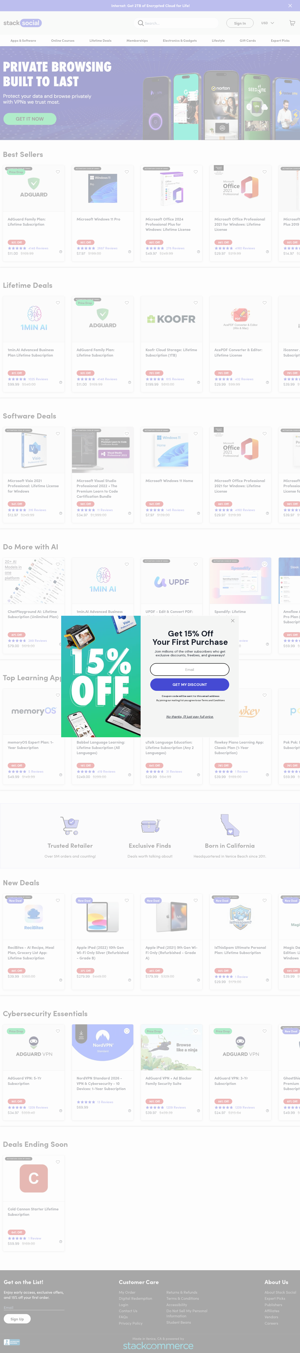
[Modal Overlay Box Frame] (150, 676)
